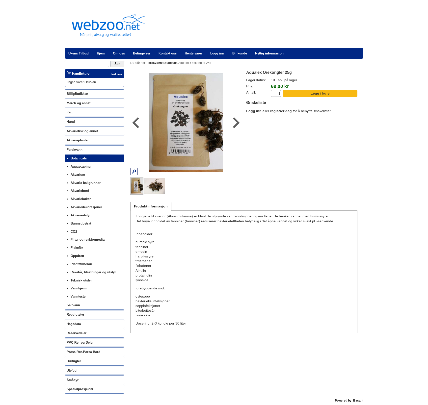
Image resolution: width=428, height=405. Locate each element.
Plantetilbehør (81, 264)
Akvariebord (80, 191)
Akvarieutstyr (81, 215)
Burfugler (74, 361)
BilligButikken (77, 94)
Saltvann (73, 305)
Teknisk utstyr (81, 280)
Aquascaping (81, 166)
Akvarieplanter (78, 140)
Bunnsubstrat (81, 223)
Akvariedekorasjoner (86, 207)
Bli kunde (239, 53)
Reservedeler (76, 333)
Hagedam (74, 324)
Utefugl (72, 370)
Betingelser (141, 53)
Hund (71, 122)
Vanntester (79, 296)
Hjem (101, 53)
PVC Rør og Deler (80, 342)
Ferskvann (74, 150)
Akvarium (78, 175)
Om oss (119, 53)
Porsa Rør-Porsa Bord (83, 352)
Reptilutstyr (75, 314)
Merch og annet (78, 103)
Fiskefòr (77, 248)
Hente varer (193, 53)
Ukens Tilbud (78, 53)
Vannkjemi (79, 288)
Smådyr (73, 380)
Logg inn (217, 53)
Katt (70, 112)
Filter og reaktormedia (88, 239)
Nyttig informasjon (269, 53)
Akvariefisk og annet (82, 131)
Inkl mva (116, 74)
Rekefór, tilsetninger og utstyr (93, 272)
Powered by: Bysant (349, 400)
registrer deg (281, 111)
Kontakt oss (168, 53)
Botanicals (79, 158)
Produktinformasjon (151, 206)
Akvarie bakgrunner (86, 183)
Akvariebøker (81, 199)
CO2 (74, 231)
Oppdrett (77, 256)
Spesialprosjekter (80, 389)
